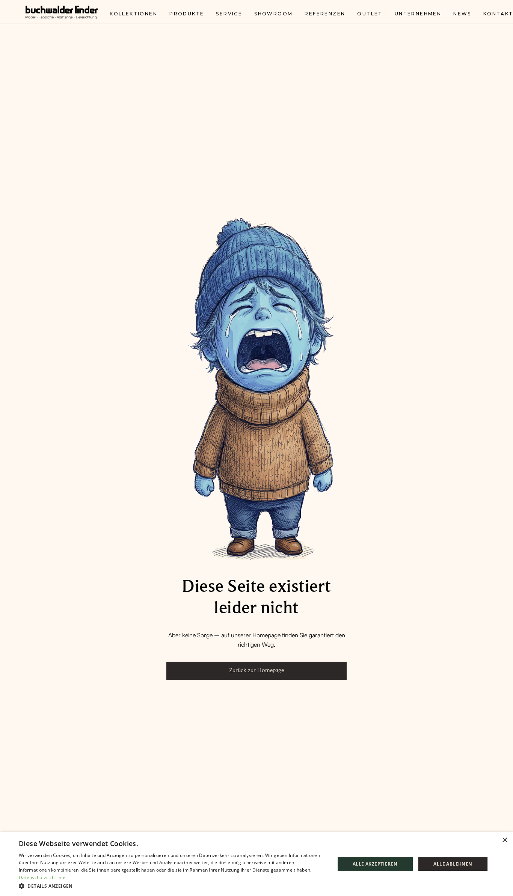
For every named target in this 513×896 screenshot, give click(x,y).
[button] (172, 885)
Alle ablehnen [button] (452, 864)
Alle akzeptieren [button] (375, 864)
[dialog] (256, 864)
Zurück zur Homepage (256, 670)
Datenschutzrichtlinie (42, 877)
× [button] (504, 840)
